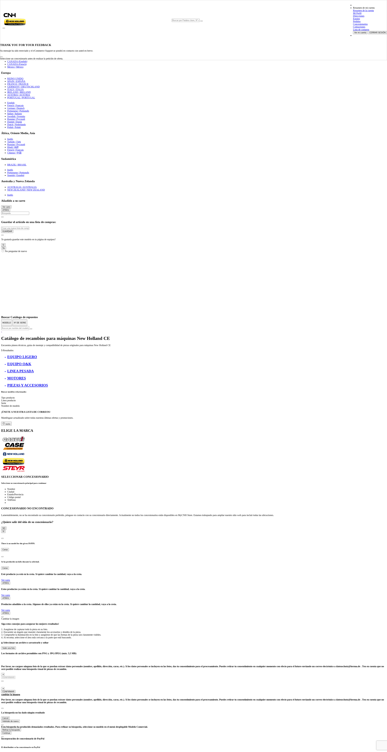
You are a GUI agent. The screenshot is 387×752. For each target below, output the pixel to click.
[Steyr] (13, 471)
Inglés (10, 139)
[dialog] (193, 243)
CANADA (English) (17, 61)
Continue (6, 733)
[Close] (1, 56)
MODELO (6, 323)
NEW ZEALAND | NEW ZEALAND (26, 190)
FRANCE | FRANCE (18, 84)
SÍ (3, 531)
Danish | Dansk (14, 121)
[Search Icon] (31, 328)
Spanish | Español (15, 175)
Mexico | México (15, 67)
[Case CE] (13, 449)
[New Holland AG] (13, 456)
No (3, 248)
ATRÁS (5, 210)
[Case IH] (13, 441)
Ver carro (6, 207)
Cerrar (5, 550)
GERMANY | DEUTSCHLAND (23, 86)
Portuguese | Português (18, 111)
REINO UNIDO (15, 78)
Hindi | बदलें (12, 147)
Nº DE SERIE (20, 323)
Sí (3, 245)
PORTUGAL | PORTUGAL (21, 97)
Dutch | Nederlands (16, 124)
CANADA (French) (17, 64)
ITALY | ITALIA (15, 89)
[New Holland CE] (13, 464)
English (11, 102)
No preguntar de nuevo (16, 251)
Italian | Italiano (14, 113)
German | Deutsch (15, 108)
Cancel (5, 718)
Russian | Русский (16, 119)
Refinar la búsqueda (11, 730)
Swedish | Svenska (16, 116)
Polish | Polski (14, 127)
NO (3, 528)
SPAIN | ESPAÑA (16, 81)
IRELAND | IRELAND (19, 92)
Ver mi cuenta (360, 32)
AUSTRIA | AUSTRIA (18, 95)
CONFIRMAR (8, 677)
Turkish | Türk (14, 141)
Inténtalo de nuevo (10, 721)
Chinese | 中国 (14, 152)
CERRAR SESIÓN (377, 32)
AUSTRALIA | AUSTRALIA (22, 187)
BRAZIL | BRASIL (16, 164)
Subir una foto (8, 648)
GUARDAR (7, 231)
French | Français (15, 105)
